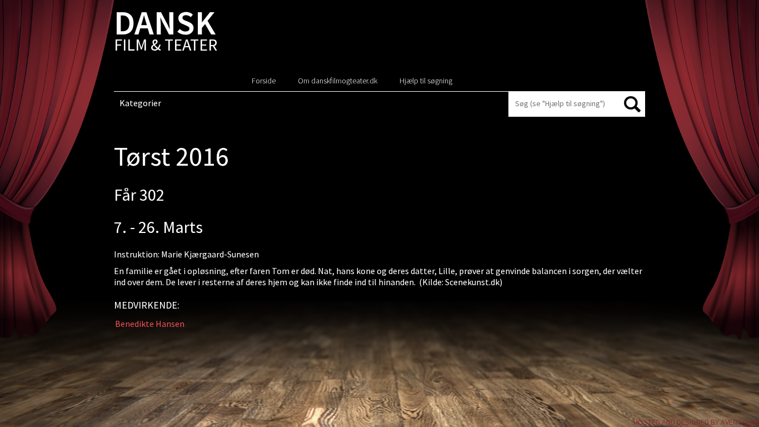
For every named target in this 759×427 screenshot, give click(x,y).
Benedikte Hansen (149, 323)
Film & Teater (165, 33)
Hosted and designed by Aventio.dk (696, 422)
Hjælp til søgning (426, 81)
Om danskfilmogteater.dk (337, 81)
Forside (264, 81)
